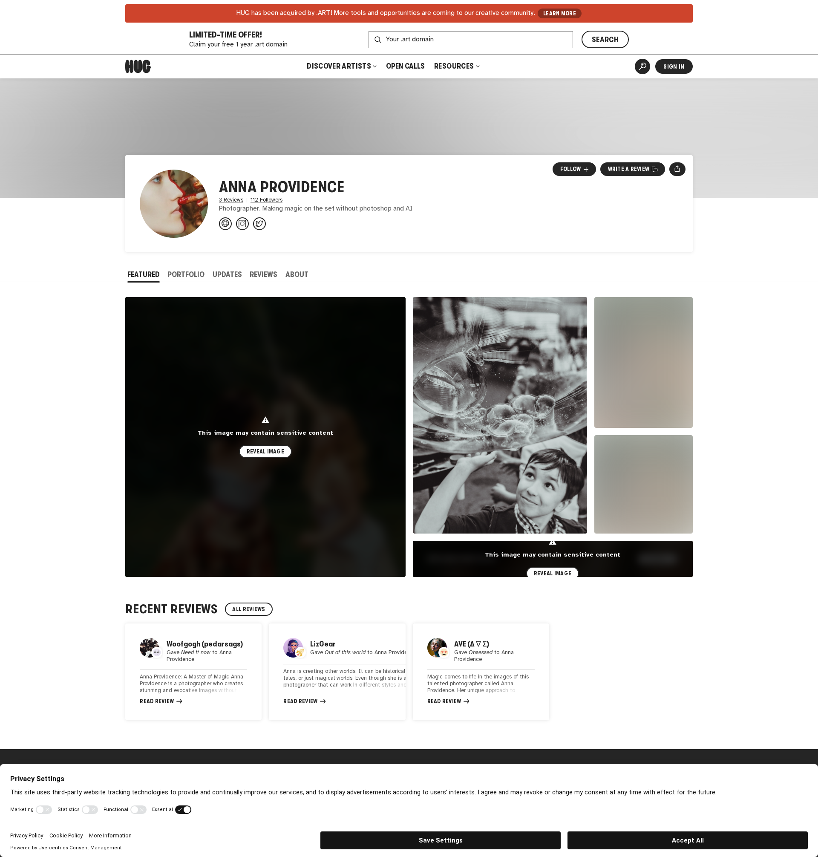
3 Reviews (231, 200)
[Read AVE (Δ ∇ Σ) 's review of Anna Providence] (481, 672)
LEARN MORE (559, 13)
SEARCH (605, 39)
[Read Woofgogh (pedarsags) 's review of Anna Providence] (193, 672)
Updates (227, 274)
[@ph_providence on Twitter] (259, 223)
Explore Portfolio (461, 558)
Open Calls (405, 66)
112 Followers (266, 200)
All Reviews (248, 609)
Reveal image (265, 451)
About (296, 274)
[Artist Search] (642, 66)
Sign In (673, 66)
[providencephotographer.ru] (225, 223)
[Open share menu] (677, 169)
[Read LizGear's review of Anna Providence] (337, 672)
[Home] (138, 66)
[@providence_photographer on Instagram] (242, 223)
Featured (143, 274)
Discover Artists (339, 66)
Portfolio (185, 274)
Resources (454, 66)
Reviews (263, 274)
